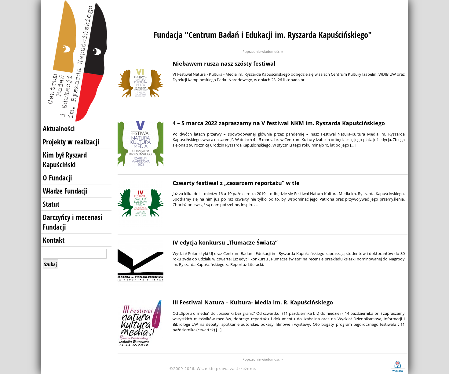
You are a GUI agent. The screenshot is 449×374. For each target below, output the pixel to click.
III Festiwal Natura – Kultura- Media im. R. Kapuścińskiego (253, 302)
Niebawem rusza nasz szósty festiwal (224, 63)
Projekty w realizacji (71, 142)
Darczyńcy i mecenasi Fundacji (72, 222)
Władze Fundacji (65, 191)
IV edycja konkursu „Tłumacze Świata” (225, 242)
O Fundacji (57, 178)
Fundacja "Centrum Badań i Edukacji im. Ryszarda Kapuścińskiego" (263, 34)
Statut (51, 204)
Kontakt (53, 240)
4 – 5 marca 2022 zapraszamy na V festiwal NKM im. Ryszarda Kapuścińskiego (279, 123)
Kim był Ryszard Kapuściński (65, 159)
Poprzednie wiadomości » (263, 51)
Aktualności (59, 128)
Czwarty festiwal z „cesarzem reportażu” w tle (236, 183)
